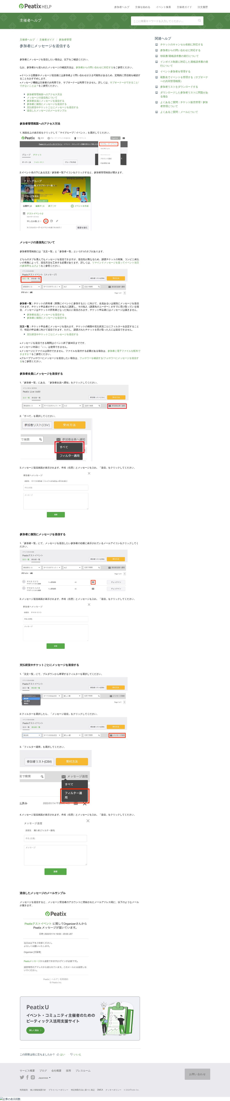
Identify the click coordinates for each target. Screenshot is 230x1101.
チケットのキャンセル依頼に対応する (181, 44)
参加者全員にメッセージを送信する (45, 100)
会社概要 (56, 1070)
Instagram (33, 1077)
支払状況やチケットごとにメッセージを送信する (52, 107)
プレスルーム (83, 1070)
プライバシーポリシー (58, 1089)
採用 (68, 1070)
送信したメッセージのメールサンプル (47, 110)
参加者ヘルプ (121, 7)
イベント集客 (163, 7)
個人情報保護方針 (38, 1089)
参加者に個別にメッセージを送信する (47, 104)
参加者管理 (65, 39)
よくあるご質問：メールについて (179, 112)
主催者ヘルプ (28, 39)
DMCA (100, 1089)
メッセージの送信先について (42, 97)
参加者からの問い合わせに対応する (94, 67)
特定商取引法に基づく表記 (83, 1089)
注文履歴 (203, 7)
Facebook (27, 1077)
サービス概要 (27, 1070)
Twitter (22, 1077)
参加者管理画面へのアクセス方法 (44, 94)
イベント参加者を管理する (175, 71)
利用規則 (24, 1089)
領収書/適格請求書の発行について (179, 56)
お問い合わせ (197, 1074)
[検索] (199, 20)
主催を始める (142, 7)
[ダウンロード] (108, 521)
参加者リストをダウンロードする (179, 86)
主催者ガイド (184, 7)
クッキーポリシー (113, 1089)
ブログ (43, 1070)
